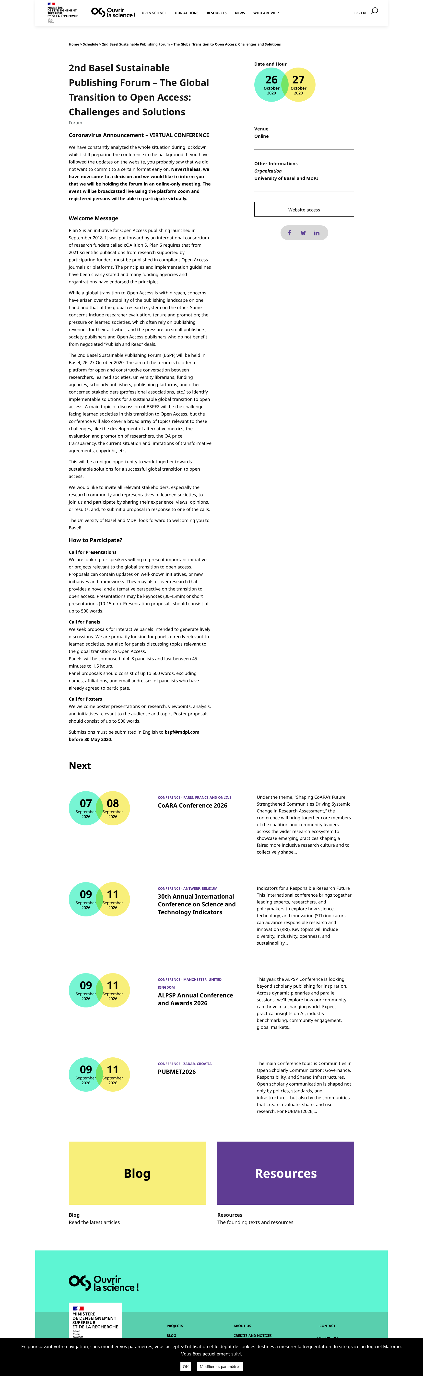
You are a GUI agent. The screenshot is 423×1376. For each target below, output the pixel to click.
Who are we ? (266, 13)
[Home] (113, 12)
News (240, 13)
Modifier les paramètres (220, 1367)
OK (186, 1367)
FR (355, 13)
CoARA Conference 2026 (192, 805)
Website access (304, 210)
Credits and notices (253, 1335)
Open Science (154, 13)
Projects (175, 1325)
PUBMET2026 (177, 1071)
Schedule (90, 44)
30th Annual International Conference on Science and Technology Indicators (197, 904)
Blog (171, 1335)
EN (363, 13)
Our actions (187, 13)
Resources (217, 13)
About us (242, 1325)
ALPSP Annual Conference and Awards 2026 (195, 999)
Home (74, 44)
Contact (327, 1325)
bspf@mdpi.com (182, 732)
